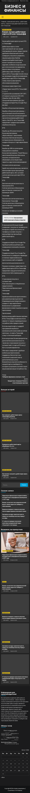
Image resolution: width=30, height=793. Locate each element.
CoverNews (11, 790)
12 (11, 763)
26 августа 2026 (13, 560)
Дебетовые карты (7, 29)
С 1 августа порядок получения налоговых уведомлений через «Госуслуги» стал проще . (11, 523)
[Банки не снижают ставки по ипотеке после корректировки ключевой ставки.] (15, 604)
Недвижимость (6, 612)
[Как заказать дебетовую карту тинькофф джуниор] (15, 402)
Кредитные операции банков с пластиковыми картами (18, 381)
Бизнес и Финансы (15, 8)
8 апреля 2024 (13, 418)
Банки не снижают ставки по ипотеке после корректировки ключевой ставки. (14, 510)
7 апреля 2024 (13, 448)
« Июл (3, 777)
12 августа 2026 (13, 590)
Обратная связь (24, 1)
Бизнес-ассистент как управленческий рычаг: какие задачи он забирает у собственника (14, 504)
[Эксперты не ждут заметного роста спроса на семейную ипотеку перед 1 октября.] (15, 633)
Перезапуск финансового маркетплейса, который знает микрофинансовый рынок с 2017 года (14, 497)
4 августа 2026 (13, 620)
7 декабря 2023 (13, 36)
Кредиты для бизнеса (8, 550)
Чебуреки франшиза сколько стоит (13, 376)
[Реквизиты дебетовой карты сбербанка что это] (15, 432)
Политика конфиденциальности (10, 1)
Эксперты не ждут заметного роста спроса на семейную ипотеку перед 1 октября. (13, 516)
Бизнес (4, 581)
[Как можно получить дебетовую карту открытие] (15, 461)
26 (11, 770)
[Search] (27, 16)
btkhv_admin (6, 36)
